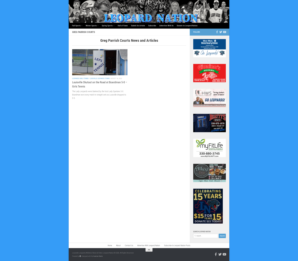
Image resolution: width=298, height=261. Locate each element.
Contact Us (129, 245)
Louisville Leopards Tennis (100, 78)
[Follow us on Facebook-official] (217, 32)
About (118, 245)
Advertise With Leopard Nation (148, 245)
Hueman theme (98, 256)
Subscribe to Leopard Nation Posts (177, 245)
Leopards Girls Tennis (80, 78)
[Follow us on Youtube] (224, 32)
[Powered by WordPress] (80, 256)
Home (110, 245)
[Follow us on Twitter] (220, 32)
